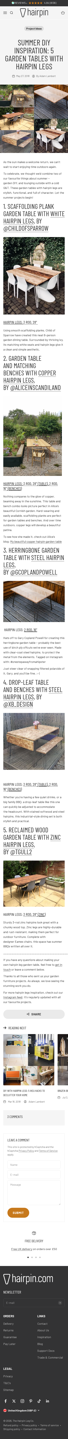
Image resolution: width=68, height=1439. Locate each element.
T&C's (7, 1383)
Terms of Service (48, 1150)
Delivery (8, 1323)
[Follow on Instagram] (22, 1401)
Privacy (8, 1376)
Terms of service (49, 1425)
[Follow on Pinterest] (31, 1401)
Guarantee (10, 1337)
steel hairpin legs (33, 561)
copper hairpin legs (29, 376)
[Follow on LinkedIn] (47, 1401)
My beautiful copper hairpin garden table (36, 541)
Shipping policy (11, 1429)
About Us (43, 1330)
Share (36, 1014)
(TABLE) (42, 483)
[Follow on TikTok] (39, 1401)
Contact (42, 1323)
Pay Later (9, 1344)
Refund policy (10, 1425)
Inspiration (44, 1337)
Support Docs (45, 1350)
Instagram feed (12, 997)
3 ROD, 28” (30, 322)
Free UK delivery (21, 1249)
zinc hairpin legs (32, 840)
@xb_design (18, 704)
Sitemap (8, 1390)
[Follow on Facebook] (5, 1401)
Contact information (34, 1429)
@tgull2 (21, 852)
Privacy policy (29, 1425)
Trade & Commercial (50, 1357)
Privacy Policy (26, 1150)
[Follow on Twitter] (14, 1401)
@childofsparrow (26, 228)
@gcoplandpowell (33, 572)
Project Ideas (34, 28)
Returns (8, 1330)
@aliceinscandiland (35, 387)
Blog (40, 1344)
